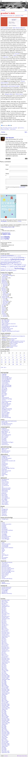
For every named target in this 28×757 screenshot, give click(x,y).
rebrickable (4, 535)
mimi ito (4, 400)
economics (21, 127)
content (5, 315)
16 (17, 359)
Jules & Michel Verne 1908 (8, 227)
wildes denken (5, 416)
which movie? (5, 325)
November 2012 (5, 633)
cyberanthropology (7, 275)
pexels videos (5, 575)
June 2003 (4, 739)
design (22, 259)
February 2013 (5, 630)
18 (24, 359)
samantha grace (6, 405)
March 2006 (4, 715)
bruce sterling (5, 482)
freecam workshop (6, 572)
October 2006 (5, 706)
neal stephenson (6, 498)
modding (3, 266)
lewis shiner (4, 495)
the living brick (5, 537)
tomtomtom (5, 443)
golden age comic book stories (9, 421)
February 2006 (5, 716)
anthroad (4, 375)
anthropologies (5, 376)
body (14, 257)
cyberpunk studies (6, 488)
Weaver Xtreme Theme (23, 755)
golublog (4, 392)
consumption (5, 382)
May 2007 (4, 698)
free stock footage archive (8, 571)
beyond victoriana (6, 588)
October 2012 (5, 635)
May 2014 (4, 622)
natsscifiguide (5, 555)
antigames (4, 428)
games (3, 287)
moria (3, 554)
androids (19, 255)
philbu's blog (5, 402)
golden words (6, 294)
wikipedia (4, 558)
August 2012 (5, 637)
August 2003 (5, 737)
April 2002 (4, 750)
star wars (8, 268)
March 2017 (4, 612)
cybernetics (7, 259)
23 (17, 362)
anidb (3, 542)
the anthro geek (5, 412)
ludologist (4, 439)
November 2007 (5, 690)
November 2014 (5, 616)
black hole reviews (6, 544)
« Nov (2, 367)
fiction (4, 292)
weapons (14, 270)
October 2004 (5, 735)
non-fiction (15, 127)
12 (1, 359)
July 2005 (4, 725)
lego (13, 264)
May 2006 (4, 713)
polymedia (4, 469)
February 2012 (5, 644)
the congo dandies (6, 330)
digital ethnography (6, 386)
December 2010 (5, 658)
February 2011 (5, 656)
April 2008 (4, 684)
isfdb (3, 551)
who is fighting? (5, 321)
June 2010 (4, 665)
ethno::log (4, 387)
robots (20, 266)
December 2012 (5, 632)
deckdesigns (5, 529)
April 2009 (4, 673)
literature (10, 127)
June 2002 (4, 748)
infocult (3, 462)
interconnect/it (22, 187)
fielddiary (4, 280)
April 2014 (4, 623)
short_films (5, 302)
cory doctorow (5, 485)
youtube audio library (7, 578)
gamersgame (5, 431)
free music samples (6, 570)
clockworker (5, 591)
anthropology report (7, 377)
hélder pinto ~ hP (6, 432)
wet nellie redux (5, 320)
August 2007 (5, 694)
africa (15, 255)
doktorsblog (5, 490)
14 (9, 359)
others (4, 286)
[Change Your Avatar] (3, 168)
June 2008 (4, 682)
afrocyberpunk (5, 479)
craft (25, 257)
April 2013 (4, 627)
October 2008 (5, 678)
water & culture (5, 413)
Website (7, 174)
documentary (6, 301)
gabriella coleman (6, 451)
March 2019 (4, 601)
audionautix (4, 563)
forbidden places (6, 327)
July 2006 (4, 710)
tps (25, 268)
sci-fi (23, 266)
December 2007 (5, 689)
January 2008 (5, 688)
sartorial (4, 307)
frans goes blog (5, 430)
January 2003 (5, 742)
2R (2, 508)
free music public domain (8, 568)
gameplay (4, 263)
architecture (10, 257)
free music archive (6, 567)
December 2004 (5, 732)
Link (6, 158)
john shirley (4, 494)
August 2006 (5, 709)
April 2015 (4, 615)
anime (4, 299)
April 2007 (4, 699)
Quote (9, 158)
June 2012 (4, 640)
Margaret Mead (9, 94)
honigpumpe (5, 509)
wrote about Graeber (14, 86)
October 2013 (5, 625)
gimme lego (4, 531)
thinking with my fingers (7, 442)
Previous (2, 10)
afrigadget (4, 374)
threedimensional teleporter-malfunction (13, 336)
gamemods (4, 283)
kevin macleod (5, 573)
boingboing (4, 457)
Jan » (5, 367)
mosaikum (4, 511)
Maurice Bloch (4, 86)
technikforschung (6, 410)
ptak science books (6, 470)
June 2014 (4, 621)
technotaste (5, 411)
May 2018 (4, 604)
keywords (4, 395)
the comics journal (6, 425)
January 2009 (5, 674)
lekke (3, 396)
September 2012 (6, 636)
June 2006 (4, 711)
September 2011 (6, 651)
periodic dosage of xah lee (8, 468)
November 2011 (5, 648)
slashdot (4, 473)
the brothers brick (6, 536)
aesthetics (10, 256)
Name (7, 165)
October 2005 (5, 721)
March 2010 (4, 669)
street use (4, 407)
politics (7, 129)
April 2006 (4, 714)
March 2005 (4, 730)
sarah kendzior (5, 452)
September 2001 (6, 752)
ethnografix (4, 389)
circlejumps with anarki (7, 328)
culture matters (5, 384)
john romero (5, 437)
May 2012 (4, 641)
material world (5, 397)
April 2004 (4, 736)
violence (10, 270)
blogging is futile (6, 456)
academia (4, 256)
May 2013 (4, 626)
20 (5, 362)
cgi (16, 257)
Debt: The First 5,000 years (19, 28)
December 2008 (5, 675)
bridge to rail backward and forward (10, 331)
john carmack (5, 436)
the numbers (5, 557)
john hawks (4, 394)
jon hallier (4, 438)
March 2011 (4, 654)
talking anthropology (7, 408)
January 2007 (5, 703)
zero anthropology (6, 417)
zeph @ (5, 236)
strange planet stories (7, 423)
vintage (6, 270)
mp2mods (5, 285)
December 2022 (5, 600)
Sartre (8, 79)
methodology (23, 264)
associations (5, 278)
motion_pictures (6, 297)
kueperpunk (5, 464)
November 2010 (5, 659)
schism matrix (5, 501)
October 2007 (5, 691)
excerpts (5, 291)
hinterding (4, 433)
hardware (4, 289)
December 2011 (5, 647)
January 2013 (5, 631)
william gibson (5, 504)
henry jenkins (5, 459)
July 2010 (4, 664)
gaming (10, 263)
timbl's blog (4, 474)
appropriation (4, 257)
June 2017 (4, 609)
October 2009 (5, 670)
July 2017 (4, 607)
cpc (2, 487)
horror (20, 263)
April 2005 (4, 729)
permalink (13, 129)
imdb (3, 549)
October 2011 (5, 649)
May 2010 (4, 667)
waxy (3, 475)
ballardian (4, 480)
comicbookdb (5, 545)
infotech (3, 264)
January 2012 (5, 646)
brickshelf (4, 527)
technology (19, 268)
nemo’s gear (14, 338)
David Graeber (4, 28)
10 (20, 357)
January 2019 (5, 602)
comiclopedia (5, 546)
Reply (26, 158)
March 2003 (4, 740)
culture (2, 259)
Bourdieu (5, 57)
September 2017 (6, 606)
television (5, 304)
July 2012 (4, 638)
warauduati (4, 515)
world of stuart (5, 444)
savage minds (5, 406)
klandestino (4, 510)
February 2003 (5, 741)
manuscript (4, 296)
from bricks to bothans (7, 530)
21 (9, 362)
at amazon (4, 221)
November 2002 (5, 745)
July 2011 (4, 652)
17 (20, 359)
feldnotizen (4, 390)
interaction (9, 264)
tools (3, 312)
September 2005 (6, 722)
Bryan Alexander (10, 137)
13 (5, 359)
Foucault (17, 53)
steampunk (12, 268)
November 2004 (5, 734)
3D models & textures (7, 562)
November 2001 (5, 751)
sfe (2, 556)
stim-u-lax (7, 335)
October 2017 (5, 605)
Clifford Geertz (19, 94)
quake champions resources (9, 323)
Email (7, 169)
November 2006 (5, 705)
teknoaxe (4, 576)
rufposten (4, 514)
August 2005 (5, 724)
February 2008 (5, 687)
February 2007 (5, 701)
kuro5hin (4, 465)
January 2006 (5, 718)
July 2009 (4, 672)
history (2, 129)
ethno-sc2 (4, 449)
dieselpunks (4, 592)
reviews (19, 221)
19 (1, 362)
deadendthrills (5, 566)
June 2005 (4, 726)
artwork (3, 276)
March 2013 (4, 628)
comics (3, 279)
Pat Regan (4, 339)
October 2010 (5, 661)
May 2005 (4, 727)
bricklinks (4, 525)
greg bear (4, 493)
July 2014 (4, 620)
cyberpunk (15, 259)
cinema (4, 300)
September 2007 (6, 693)
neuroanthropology (6, 401)
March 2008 (4, 685)
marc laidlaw (5, 496)
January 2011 (5, 657)
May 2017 (4, 610)
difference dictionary (7, 593)
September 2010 (6, 662)
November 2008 (5, 677)
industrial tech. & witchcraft (8, 461)
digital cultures (5, 448)
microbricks (4, 532)
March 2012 (4, 643)
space (5, 268)
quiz (3, 306)
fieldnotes (4, 281)
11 (24, 357)
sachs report (5, 472)
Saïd (14, 55)
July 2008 (4, 680)
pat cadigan (4, 499)
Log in (21, 1)
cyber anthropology (6, 385)
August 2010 (5, 663)
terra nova (4, 441)
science (3, 309)
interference (5, 463)
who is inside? (5, 322)
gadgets (19, 261)
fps (16, 261)
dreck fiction (5, 492)
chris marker (5, 484)
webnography (5, 415)
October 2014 (5, 617)
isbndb (3, 550)
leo (2, 552)
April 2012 (4, 642)
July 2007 (4, 695)
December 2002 (5, 743)
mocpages (4, 534)
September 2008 (6, 679)
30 (17, 364)
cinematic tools (5, 565)
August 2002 (5, 746)
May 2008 (4, 683)
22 (13, 362)
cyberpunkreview (6, 489)
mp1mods (5, 284)
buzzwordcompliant (6, 458)
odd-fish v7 (4, 513)
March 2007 (4, 700)
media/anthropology (7, 399)
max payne (17, 265)
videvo (3, 577)
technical (5, 316)
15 (13, 359)
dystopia (2, 261)
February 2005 (5, 731)
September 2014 (6, 618)
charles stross (5, 483)
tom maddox (5, 503)
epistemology (12, 261)
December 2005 (5, 719)
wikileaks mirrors (6, 583)
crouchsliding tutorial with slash (9, 326)
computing (20, 257)
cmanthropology (6, 381)
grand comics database (7, 547)
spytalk (3, 582)
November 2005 (5, 720)
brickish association (6, 524)
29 (13, 364)
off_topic (4, 305)
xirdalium (6, 755)
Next (26, 10)
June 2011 (4, 653)
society (2, 269)
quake (16, 266)
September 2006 (6, 708)
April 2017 (4, 611)
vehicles (3, 270)
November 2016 (5, 614)
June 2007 (4, 696)
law (5, 129)
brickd (3, 523)
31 (20, 364)
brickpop (4, 526)
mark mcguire (5, 467)
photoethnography (6, 403)
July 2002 (4, 747)
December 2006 (5, 704)
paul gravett (5, 422)
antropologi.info (6, 380)
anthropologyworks (6, 379)
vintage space (5, 519)
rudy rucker (4, 500)
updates (4, 313)
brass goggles (5, 589)
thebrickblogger (5, 539)
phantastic (8, 266)
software (4, 310)
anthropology (5, 127)
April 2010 (4, 668)
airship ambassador (6, 587)
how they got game (6, 434)
